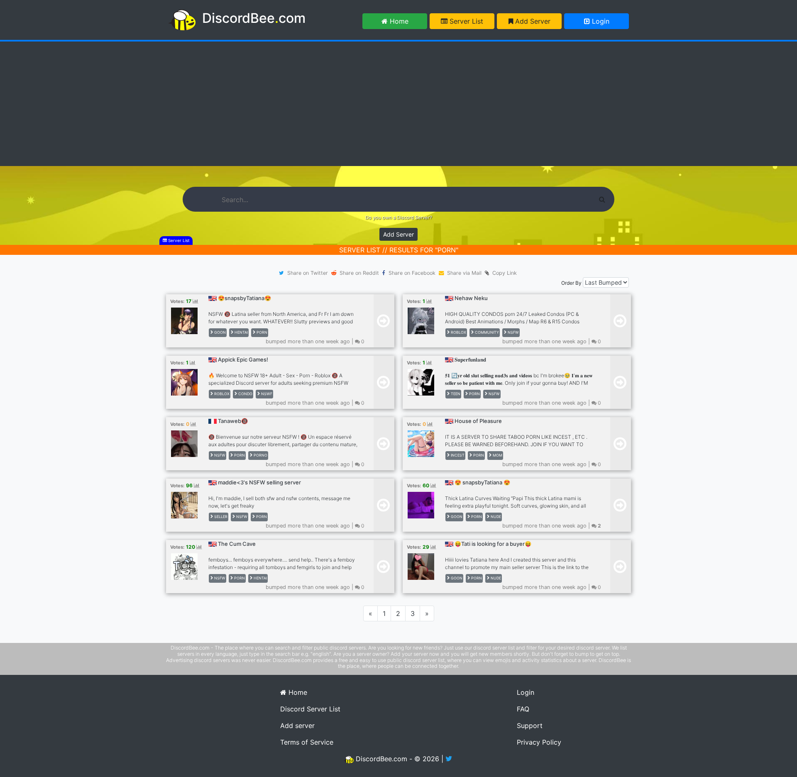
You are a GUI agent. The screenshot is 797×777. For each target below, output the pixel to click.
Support (530, 725)
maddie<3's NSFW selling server (259, 482)
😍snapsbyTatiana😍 (244, 298)
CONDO (244, 393)
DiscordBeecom (254, 18)
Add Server (531, 21)
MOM (496, 455)
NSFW (512, 332)
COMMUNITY (486, 332)
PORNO (259, 455)
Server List (465, 21)
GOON (219, 332)
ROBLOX (458, 332)
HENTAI (240, 332)
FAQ (523, 709)
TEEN (455, 393)
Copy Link (503, 273)
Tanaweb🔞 (233, 421)
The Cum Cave (237, 543)
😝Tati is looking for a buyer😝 (493, 543)
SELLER (220, 516)
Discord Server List (310, 709)
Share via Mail (464, 273)
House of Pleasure (478, 421)
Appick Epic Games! (243, 359)
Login (599, 21)
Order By (571, 283)
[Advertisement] (398, 104)
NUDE (495, 516)
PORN (261, 332)
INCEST (457, 455)
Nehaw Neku (471, 298)
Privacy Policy (539, 742)
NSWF (266, 393)
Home (398, 21)
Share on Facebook (412, 273)
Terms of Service (306, 742)
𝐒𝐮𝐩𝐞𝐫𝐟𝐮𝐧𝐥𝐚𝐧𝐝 (470, 359)
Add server (297, 725)
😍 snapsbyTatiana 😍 (482, 482)
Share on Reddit (359, 273)
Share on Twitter (307, 273)
